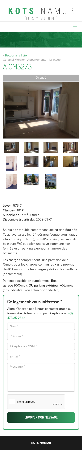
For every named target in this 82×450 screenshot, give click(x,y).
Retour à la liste (16, 55)
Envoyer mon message (41, 417)
